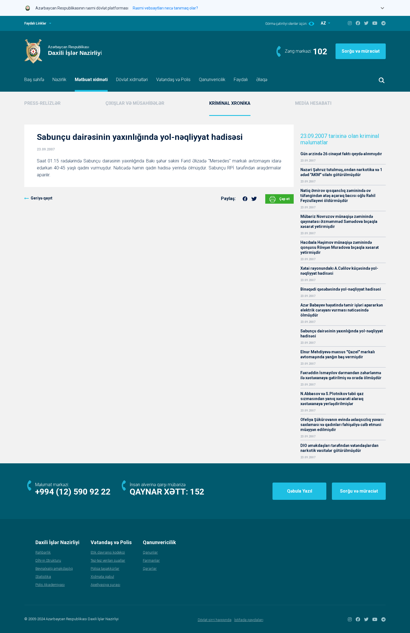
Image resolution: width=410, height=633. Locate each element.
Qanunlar (150, 552)
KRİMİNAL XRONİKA (229, 103)
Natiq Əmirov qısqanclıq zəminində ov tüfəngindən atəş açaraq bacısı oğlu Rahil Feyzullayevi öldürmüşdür (337, 195)
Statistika (43, 576)
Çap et (284, 199)
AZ (324, 23)
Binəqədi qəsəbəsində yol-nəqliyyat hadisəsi (340, 289)
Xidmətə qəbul (102, 576)
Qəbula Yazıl (299, 491)
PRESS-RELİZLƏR (42, 103)
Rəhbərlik (43, 552)
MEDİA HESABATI (313, 103)
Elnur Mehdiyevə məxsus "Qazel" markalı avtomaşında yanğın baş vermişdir (337, 354)
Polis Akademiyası (50, 585)
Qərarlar (150, 568)
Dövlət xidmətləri (132, 79)
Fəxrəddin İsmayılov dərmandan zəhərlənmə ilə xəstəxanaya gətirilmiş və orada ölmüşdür (341, 375)
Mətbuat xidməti (91, 79)
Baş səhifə (34, 79)
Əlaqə (261, 79)
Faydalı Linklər (35, 23)
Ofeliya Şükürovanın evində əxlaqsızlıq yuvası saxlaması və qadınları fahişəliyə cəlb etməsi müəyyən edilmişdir (342, 424)
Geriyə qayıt (41, 198)
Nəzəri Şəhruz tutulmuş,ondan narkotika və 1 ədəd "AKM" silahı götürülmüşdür (341, 172)
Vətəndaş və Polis (173, 79)
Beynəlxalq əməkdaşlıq (54, 568)
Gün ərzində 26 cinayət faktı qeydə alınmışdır (341, 154)
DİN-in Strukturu (48, 560)
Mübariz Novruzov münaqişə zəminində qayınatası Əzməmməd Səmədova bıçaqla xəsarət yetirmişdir (338, 221)
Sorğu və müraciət (361, 51)
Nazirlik (59, 79)
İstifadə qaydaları (248, 620)
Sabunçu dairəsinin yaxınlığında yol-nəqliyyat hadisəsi (341, 333)
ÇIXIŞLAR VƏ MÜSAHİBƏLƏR (134, 103)
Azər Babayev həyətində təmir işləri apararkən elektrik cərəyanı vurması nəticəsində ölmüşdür (341, 310)
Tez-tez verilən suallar (108, 560)
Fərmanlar (151, 560)
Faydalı (241, 79)
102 (320, 51)
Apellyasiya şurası (105, 585)
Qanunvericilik (212, 79)
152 (197, 491)
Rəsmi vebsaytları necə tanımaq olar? (165, 8)
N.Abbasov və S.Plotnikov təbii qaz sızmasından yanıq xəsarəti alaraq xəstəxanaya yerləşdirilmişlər (332, 398)
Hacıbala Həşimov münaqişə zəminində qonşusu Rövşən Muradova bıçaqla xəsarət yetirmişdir (339, 247)
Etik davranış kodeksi (108, 552)
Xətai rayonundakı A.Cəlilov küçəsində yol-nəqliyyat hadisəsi (339, 271)
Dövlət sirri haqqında (214, 620)
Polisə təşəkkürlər (105, 568)
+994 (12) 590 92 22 (72, 491)
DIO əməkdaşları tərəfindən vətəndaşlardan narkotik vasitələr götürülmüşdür (339, 448)
